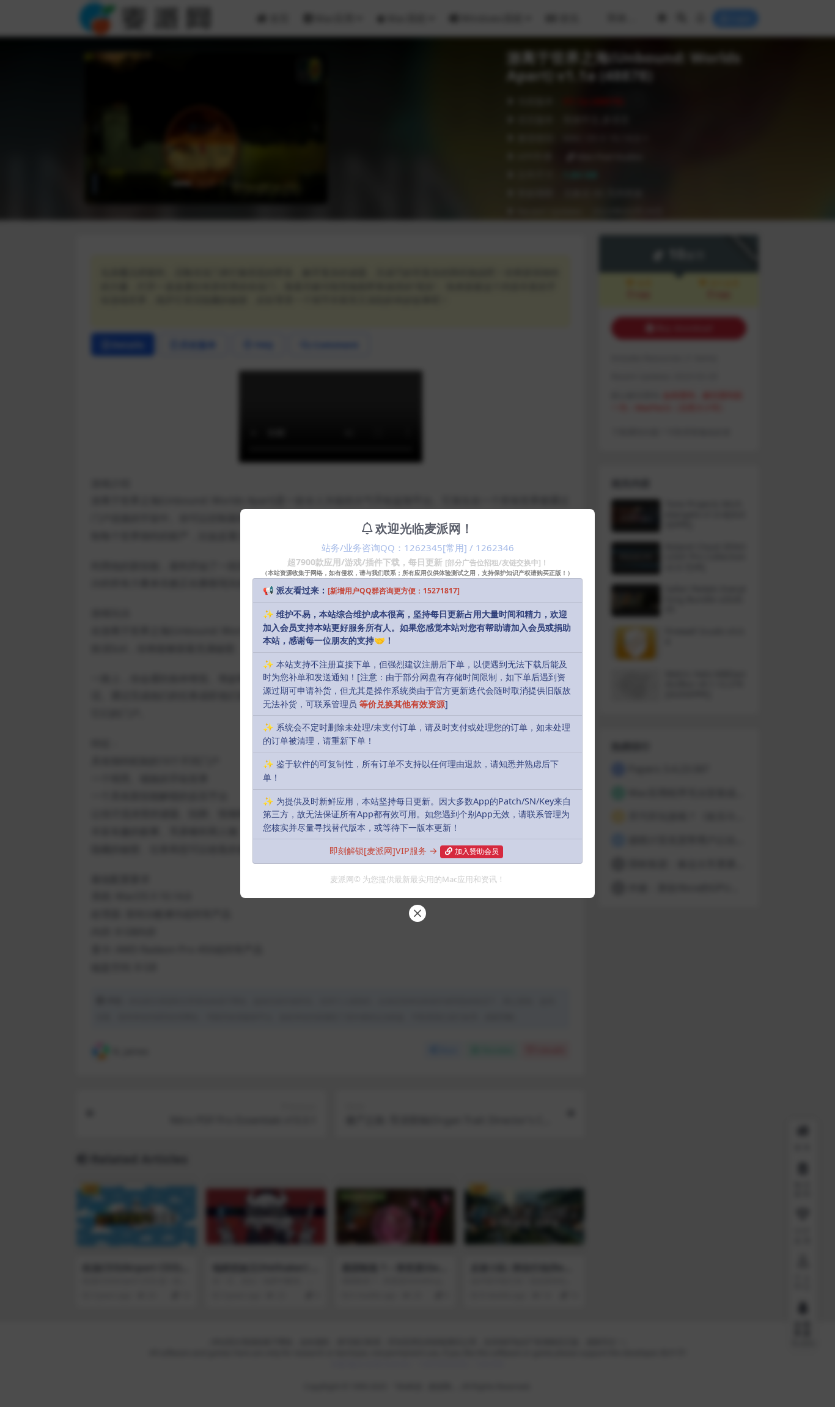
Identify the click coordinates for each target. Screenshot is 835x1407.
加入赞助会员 (477, 851)
